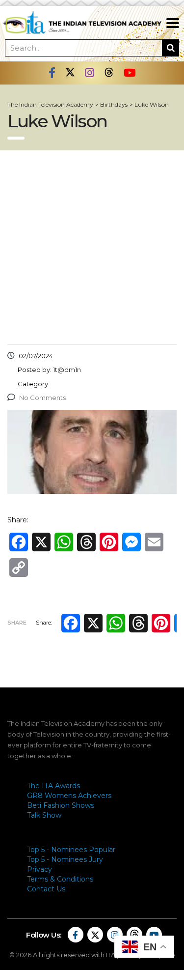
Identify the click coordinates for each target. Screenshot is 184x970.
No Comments (42, 397)
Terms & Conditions (60, 879)
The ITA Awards (53, 785)
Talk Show (44, 815)
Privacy (39, 869)
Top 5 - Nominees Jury (65, 859)
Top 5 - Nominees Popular (71, 849)
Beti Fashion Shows (60, 805)
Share (16, 622)
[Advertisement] (92, 247)
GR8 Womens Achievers (69, 795)
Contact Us (46, 888)
